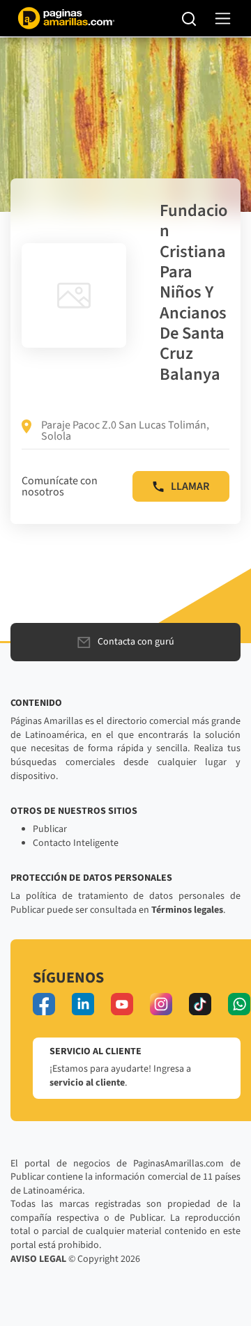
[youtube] (122, 1004)
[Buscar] (189, 18)
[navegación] (223, 18)
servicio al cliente (87, 1083)
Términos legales (187, 910)
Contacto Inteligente (76, 843)
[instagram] (161, 1004)
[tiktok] (200, 1004)
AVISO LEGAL (38, 1259)
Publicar (50, 829)
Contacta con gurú (136, 642)
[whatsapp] (239, 1004)
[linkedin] (83, 1004)
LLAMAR (190, 486)
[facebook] (44, 1004)
